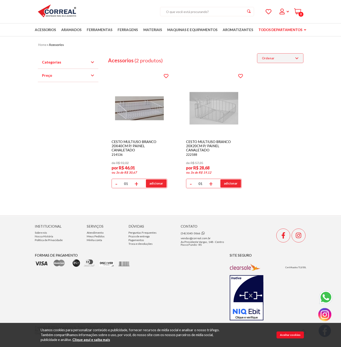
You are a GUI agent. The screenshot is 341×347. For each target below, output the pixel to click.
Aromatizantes (238, 30)
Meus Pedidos (96, 236)
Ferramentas (99, 30)
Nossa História (44, 236)
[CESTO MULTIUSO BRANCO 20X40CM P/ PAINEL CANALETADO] (139, 101)
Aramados (71, 30)
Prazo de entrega (139, 236)
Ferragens (128, 30)
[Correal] (57, 11)
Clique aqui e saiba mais (91, 340)
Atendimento (95, 232)
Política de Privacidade (49, 240)
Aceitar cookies (290, 335)
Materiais (152, 30)
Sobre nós (41, 232)
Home (42, 45)
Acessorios (45, 30)
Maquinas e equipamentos (192, 30)
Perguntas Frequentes (143, 232)
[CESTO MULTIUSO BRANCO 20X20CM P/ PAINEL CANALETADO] (214, 101)
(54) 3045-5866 (190, 233)
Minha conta (94, 240)
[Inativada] (247, 298)
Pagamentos (136, 240)
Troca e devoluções (141, 243)
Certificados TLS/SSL (295, 267)
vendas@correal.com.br (196, 238)
